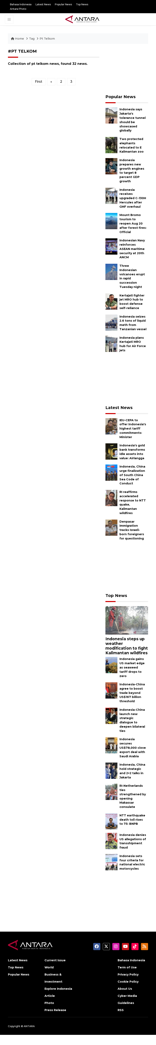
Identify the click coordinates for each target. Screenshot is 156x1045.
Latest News (43, 4)
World (49, 967)
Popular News (63, 4)
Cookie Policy (128, 981)
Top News (82, 4)
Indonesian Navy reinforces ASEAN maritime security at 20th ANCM (132, 249)
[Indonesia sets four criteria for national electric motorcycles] (111, 862)
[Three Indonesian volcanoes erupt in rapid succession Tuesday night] (111, 271)
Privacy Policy (128, 974)
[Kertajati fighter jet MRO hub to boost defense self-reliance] (111, 301)
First (38, 82)
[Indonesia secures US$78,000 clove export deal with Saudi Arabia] (111, 745)
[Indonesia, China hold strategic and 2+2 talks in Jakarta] (111, 770)
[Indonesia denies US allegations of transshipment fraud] (111, 841)
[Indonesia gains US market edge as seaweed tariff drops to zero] (111, 665)
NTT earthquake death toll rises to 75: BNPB (132, 820)
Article (49, 996)
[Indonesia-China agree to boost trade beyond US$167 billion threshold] (111, 690)
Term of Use (127, 967)
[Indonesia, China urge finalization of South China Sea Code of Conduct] (111, 472)
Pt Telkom (47, 38)
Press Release (55, 1010)
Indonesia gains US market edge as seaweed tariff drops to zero (132, 667)
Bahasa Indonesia (20, 4)
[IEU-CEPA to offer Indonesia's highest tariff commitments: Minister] (111, 426)
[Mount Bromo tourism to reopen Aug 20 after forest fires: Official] (111, 221)
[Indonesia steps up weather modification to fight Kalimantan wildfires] (126, 620)
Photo (49, 1003)
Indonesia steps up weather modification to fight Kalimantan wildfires (126, 645)
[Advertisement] (126, 69)
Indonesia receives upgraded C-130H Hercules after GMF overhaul (132, 198)
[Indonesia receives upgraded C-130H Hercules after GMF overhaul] (111, 195)
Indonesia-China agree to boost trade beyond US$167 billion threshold (132, 693)
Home (19, 38)
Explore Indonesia (58, 989)
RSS (121, 1010)
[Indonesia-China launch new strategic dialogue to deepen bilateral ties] (111, 715)
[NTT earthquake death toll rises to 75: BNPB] (111, 821)
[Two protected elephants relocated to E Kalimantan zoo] (111, 145)
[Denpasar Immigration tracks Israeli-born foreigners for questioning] (111, 527)
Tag (32, 38)
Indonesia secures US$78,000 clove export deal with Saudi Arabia (132, 747)
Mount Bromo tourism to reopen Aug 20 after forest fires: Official (132, 223)
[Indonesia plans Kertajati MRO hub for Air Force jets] (111, 343)
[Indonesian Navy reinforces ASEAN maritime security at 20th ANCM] (111, 246)
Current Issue (55, 960)
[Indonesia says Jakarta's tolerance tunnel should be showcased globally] (111, 115)
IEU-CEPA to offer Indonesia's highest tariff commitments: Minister (132, 428)
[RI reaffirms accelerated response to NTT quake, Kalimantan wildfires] (111, 498)
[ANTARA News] (82, 19)
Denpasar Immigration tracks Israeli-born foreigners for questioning (131, 530)
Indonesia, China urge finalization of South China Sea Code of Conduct (132, 475)
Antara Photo (18, 8)
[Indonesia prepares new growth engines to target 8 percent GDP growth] (111, 166)
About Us (125, 989)
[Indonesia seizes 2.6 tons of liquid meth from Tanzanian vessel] (111, 322)
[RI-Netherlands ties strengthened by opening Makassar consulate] (111, 791)
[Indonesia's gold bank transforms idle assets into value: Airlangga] (111, 451)
